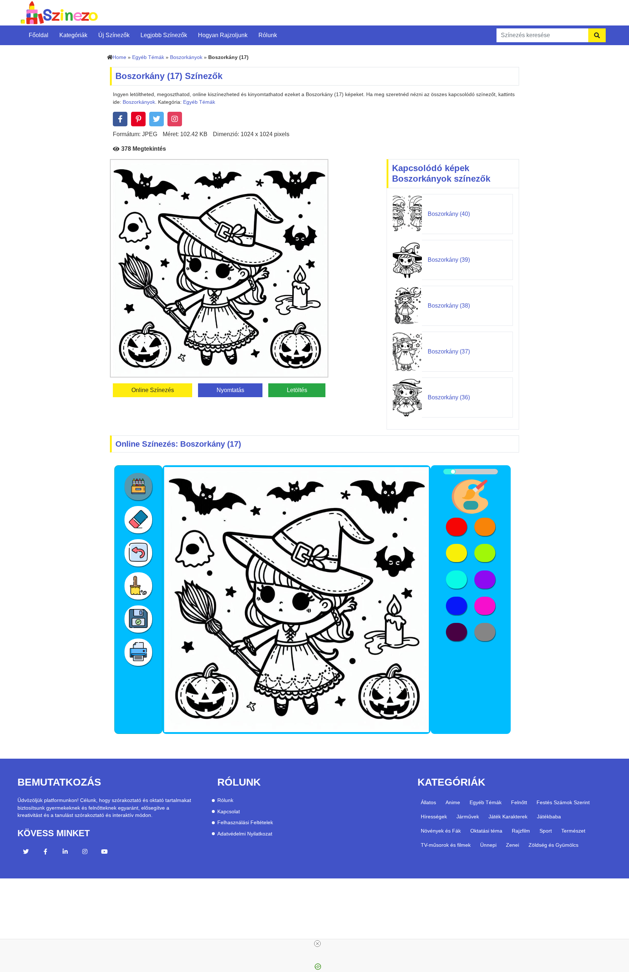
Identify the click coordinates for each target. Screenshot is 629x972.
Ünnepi (488, 845)
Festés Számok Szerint (563, 802)
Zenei (512, 845)
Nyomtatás (230, 390)
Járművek (467, 816)
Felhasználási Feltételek (245, 822)
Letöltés (297, 390)
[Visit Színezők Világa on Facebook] (45, 852)
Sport (545, 831)
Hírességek (434, 816)
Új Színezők (114, 35)
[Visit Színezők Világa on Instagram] (84, 852)
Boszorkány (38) (449, 306)
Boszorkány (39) (449, 260)
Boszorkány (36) (449, 397)
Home (119, 57)
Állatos (428, 802)
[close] (317, 943)
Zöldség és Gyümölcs (553, 845)
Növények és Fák (441, 831)
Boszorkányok (186, 57)
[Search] (597, 35)
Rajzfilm (521, 831)
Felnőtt (519, 802)
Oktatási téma (486, 831)
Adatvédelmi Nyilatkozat (244, 834)
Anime (453, 802)
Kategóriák (73, 35)
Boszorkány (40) (449, 214)
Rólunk (267, 35)
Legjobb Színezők (164, 35)
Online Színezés (152, 390)
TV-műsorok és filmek (446, 845)
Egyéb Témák (148, 57)
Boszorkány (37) (449, 351)
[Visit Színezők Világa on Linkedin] (65, 852)
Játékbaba (549, 816)
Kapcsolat (228, 811)
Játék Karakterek (507, 816)
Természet (573, 831)
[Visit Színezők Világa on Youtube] (104, 852)
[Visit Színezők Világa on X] (25, 852)
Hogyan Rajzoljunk (223, 35)
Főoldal (38, 35)
